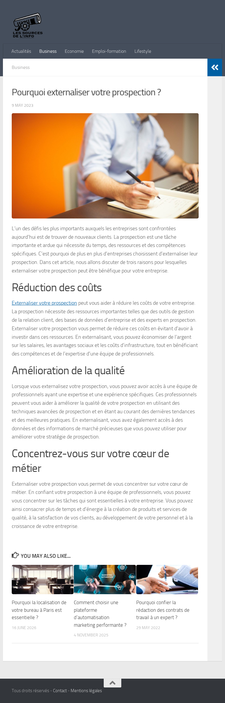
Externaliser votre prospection (44, 303)
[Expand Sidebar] (214, 67)
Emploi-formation (109, 51)
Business (48, 51)
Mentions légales (86, 690)
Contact (60, 690)
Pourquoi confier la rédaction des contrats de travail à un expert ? (163, 609)
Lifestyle (142, 51)
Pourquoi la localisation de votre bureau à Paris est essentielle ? (39, 609)
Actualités (21, 51)
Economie (74, 51)
